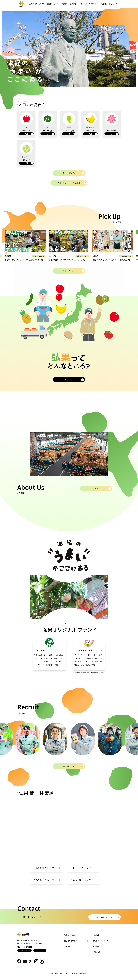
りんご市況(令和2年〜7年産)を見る (69, 183)
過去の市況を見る (69, 173)
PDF (26, 133)
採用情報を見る (69, 766)
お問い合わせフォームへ (104, 917)
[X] (31, 961)
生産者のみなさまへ (53, 4)
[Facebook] (19, 961)
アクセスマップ (24, 950)
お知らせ (67, 946)
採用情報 (95, 946)
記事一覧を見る (69, 270)
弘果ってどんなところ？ (73, 935)
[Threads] (42, 961)
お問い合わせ (97, 952)
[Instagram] (36, 961)
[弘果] (31, 934)
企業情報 (95, 935)
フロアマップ (40, 950)
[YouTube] (25, 961)
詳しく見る (69, 379)
